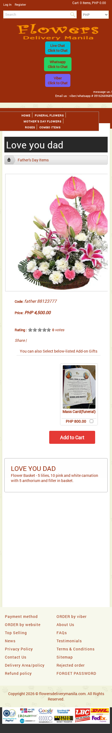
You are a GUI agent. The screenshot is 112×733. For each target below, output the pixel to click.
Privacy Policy (19, 648)
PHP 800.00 (76, 421)
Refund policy (18, 673)
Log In (7, 4)
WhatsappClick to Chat (58, 64)
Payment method (21, 616)
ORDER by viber (72, 616)
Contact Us (15, 657)
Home (25, 115)
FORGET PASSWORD (76, 673)
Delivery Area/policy (25, 665)
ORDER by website (23, 624)
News (10, 640)
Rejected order (71, 665)
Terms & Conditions (76, 648)
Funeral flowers (49, 115)
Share (20, 340)
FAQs (62, 632)
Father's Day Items (33, 159)
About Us (65, 624)
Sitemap (65, 657)
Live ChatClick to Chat (58, 48)
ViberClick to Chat (58, 80)
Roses (30, 127)
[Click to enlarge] (79, 387)
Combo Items (50, 127)
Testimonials (69, 640)
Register (20, 4)
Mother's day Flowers (42, 121)
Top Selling (16, 632)
